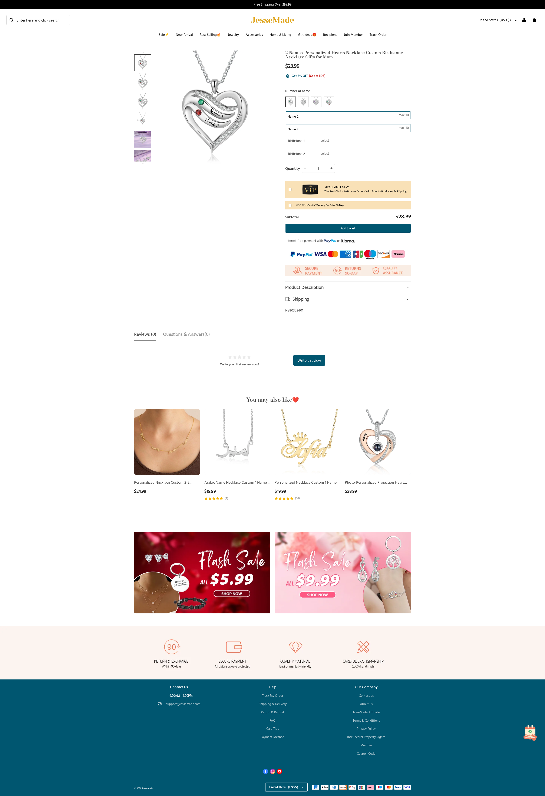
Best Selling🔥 (210, 34)
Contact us (366, 695)
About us (366, 703)
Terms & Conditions (366, 720)
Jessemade (147, 788)
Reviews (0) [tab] (145, 334)
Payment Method (272, 736)
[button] (38, 20)
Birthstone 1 (296, 141)
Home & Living (280, 34)
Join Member (353, 34)
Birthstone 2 (296, 154)
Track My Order (272, 695)
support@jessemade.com (183, 703)
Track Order (378, 34)
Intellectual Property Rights (366, 736)
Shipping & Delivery (273, 703)
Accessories (254, 34)
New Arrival (184, 34)
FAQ (272, 720)
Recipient (330, 34)
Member (366, 745)
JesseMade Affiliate (366, 712)
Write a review (309, 360)
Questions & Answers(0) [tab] (186, 334)
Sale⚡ (164, 34)
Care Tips (272, 728)
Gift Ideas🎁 (307, 34)
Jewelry (233, 34)
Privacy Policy (366, 728)
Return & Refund (272, 712)
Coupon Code (366, 753)
